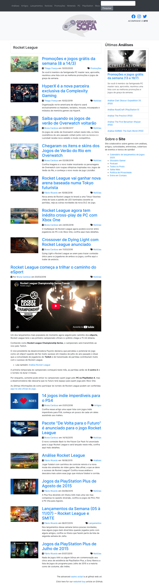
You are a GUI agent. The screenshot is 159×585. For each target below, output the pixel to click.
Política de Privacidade (121, 172)
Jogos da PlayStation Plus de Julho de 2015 (69, 546)
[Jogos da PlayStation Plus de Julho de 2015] (24, 550)
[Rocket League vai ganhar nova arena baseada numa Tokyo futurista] (24, 184)
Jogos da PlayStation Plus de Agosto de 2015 (69, 483)
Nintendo (71, 5)
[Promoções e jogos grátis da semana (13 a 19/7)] (127, 61)
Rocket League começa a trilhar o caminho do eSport (53, 269)
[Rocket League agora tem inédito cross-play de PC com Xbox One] (24, 216)
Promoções (59, 5)
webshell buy (79, 581)
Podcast (114, 163)
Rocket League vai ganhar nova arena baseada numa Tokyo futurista (71, 183)
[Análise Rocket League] (24, 461)
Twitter (145, 16)
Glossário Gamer (118, 160)
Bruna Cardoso (51, 128)
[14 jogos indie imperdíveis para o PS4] (24, 402)
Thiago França (51, 68)
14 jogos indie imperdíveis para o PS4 (71, 398)
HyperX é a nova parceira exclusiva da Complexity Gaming (65, 91)
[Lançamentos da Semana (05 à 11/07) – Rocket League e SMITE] (24, 515)
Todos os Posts (117, 166)
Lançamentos (36, 5)
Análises (15, 5)
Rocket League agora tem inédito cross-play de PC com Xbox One (69, 215)
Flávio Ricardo (51, 192)
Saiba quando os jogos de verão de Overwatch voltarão (69, 121)
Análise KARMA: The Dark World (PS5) (125, 131)
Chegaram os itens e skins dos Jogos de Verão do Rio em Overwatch (70, 150)
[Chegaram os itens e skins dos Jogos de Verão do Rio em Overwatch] (24, 152)
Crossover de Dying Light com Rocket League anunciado (70, 242)
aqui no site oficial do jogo (23, 389)
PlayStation (87, 5)
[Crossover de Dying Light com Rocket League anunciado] (24, 246)
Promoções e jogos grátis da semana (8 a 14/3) (68, 61)
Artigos (24, 5)
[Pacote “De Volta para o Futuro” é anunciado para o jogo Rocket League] (24, 429)
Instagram (139, 16)
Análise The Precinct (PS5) (120, 115)
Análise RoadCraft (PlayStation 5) (123, 109)
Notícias (48, 5)
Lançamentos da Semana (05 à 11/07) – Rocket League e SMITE (71, 513)
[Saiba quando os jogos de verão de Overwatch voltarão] (24, 124)
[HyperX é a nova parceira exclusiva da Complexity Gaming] (24, 94)
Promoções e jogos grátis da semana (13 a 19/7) (125, 76)
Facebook (133, 16)
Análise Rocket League (39, 365)
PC (79, 5)
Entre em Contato (118, 175)
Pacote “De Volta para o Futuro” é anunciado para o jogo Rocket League (71, 428)
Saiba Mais (115, 169)
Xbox (97, 5)
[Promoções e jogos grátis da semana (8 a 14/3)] (24, 65)
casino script (77, 576)
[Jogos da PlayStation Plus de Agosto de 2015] (24, 487)
